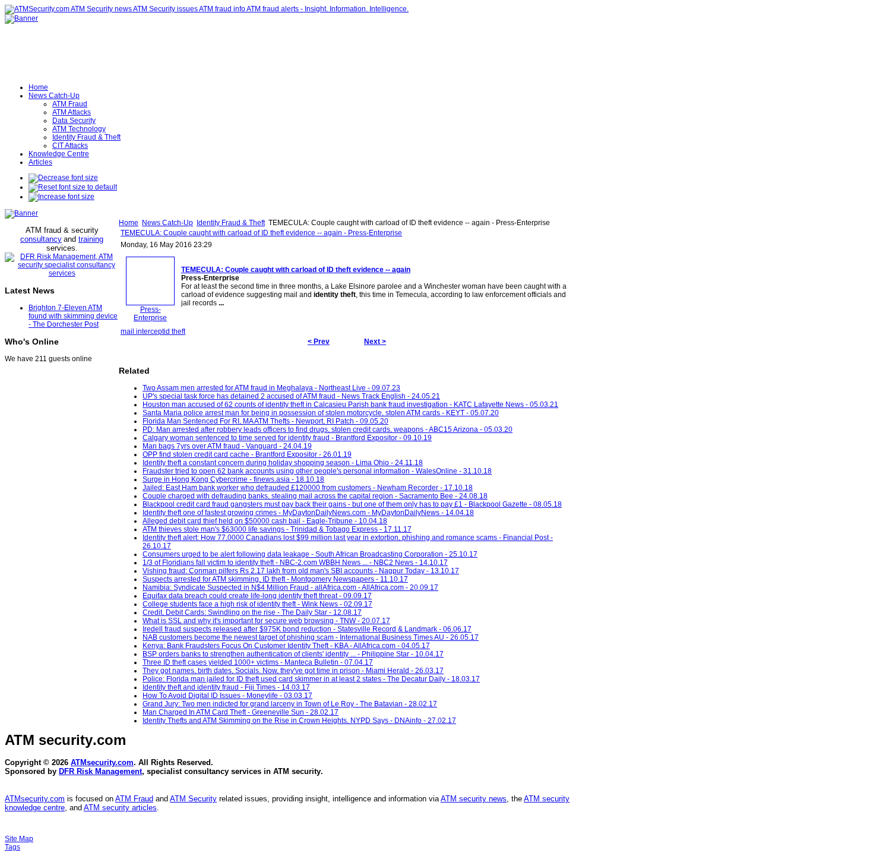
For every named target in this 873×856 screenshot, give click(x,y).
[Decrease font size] (63, 177)
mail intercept (142, 331)
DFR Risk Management (100, 771)
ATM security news (474, 798)
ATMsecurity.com (102, 762)
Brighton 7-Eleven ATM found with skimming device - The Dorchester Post (73, 316)
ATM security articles (120, 807)
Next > (375, 341)
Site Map (19, 839)
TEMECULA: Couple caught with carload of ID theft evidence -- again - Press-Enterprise (261, 233)
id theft (174, 331)
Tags (12, 847)
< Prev (319, 341)
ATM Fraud (134, 798)
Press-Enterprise (150, 313)
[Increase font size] (61, 196)
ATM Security (193, 798)
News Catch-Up (167, 223)
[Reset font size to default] (73, 187)
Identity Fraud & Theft (231, 223)
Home (128, 223)
